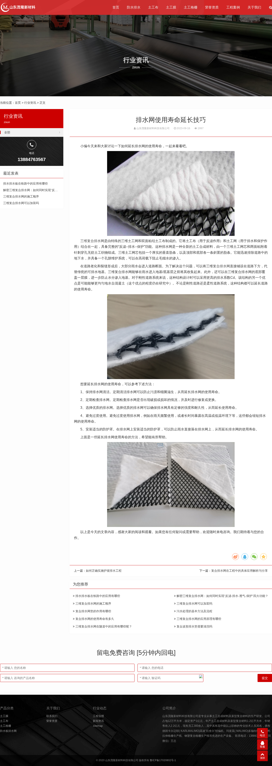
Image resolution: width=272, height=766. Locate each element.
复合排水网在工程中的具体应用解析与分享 (239, 570)
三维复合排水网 (92, 241)
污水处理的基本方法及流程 (194, 611)
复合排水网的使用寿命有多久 (94, 618)
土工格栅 (190, 7)
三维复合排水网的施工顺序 (93, 603)
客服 (262, 746)
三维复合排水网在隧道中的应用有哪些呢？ (103, 626)
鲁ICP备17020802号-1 (163, 760)
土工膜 (171, 7)
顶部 (262, 757)
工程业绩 (98, 716)
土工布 (153, 7)
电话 (262, 735)
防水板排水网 (8, 730)
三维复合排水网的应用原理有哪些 (198, 618)
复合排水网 (221, 266)
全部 (7, 132)
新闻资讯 (98, 721)
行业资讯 (30, 102)
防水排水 (133, 7)
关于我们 (254, 7)
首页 (115, 7)
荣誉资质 (212, 7)
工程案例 (233, 7)
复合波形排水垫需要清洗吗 (194, 626)
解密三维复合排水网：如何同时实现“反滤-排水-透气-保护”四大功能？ (222, 596)
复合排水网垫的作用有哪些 (93, 611)
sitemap (98, 725)
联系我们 (51, 716)
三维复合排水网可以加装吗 (194, 603)
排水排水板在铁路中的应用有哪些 (97, 596)
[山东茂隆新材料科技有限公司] (17, 7)
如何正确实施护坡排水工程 (104, 570)
